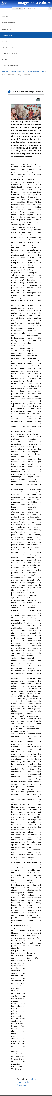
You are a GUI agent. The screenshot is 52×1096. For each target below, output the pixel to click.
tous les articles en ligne (33, 71)
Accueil (5, 71)
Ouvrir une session (10, 65)
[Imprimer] (38, 100)
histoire (28, 1082)
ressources (16, 71)
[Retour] (10, 92)
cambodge (24, 1085)
